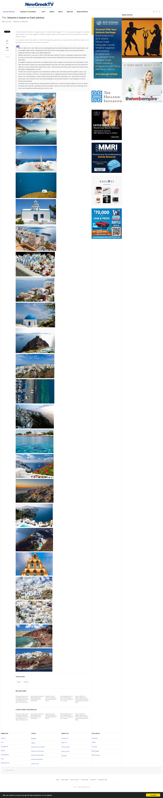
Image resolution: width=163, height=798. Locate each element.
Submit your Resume (37, 751)
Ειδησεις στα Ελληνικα (28, 11)
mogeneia (5, 746)
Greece (3, 738)
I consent (153, 795)
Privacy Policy (66, 747)
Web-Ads (70, 11)
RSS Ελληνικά (96, 755)
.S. (3, 742)
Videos (51, 11)
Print (7, 43)
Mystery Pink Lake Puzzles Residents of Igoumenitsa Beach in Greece (51, 698)
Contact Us (65, 738)
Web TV (64, 742)
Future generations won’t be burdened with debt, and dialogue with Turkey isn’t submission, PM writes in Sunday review (22, 699)
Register (33, 738)
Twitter (94, 742)
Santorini (26, 682)
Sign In (33, 743)
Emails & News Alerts (37, 755)
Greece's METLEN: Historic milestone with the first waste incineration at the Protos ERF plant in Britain (81, 699)
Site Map (64, 755)
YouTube (94, 746)
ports (3, 750)
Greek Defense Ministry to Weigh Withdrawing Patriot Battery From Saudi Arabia (37, 698)
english (19, 682)
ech (3, 758)
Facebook (95, 738)
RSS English (95, 751)
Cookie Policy (64, 779)
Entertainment (5, 763)
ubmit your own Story (38, 747)
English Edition (9, 11)
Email (7, 50)
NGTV (43, 11)
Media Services (82, 11)
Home (57, 779)
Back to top (10, 770)
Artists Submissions (37, 759)
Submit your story (102, 779)
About (60, 11)
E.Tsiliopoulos (24, 21)
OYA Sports (5, 754)
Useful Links (35, 763)
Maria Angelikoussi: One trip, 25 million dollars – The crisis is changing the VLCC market (66, 698)
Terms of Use (65, 751)
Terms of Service (74, 779)
